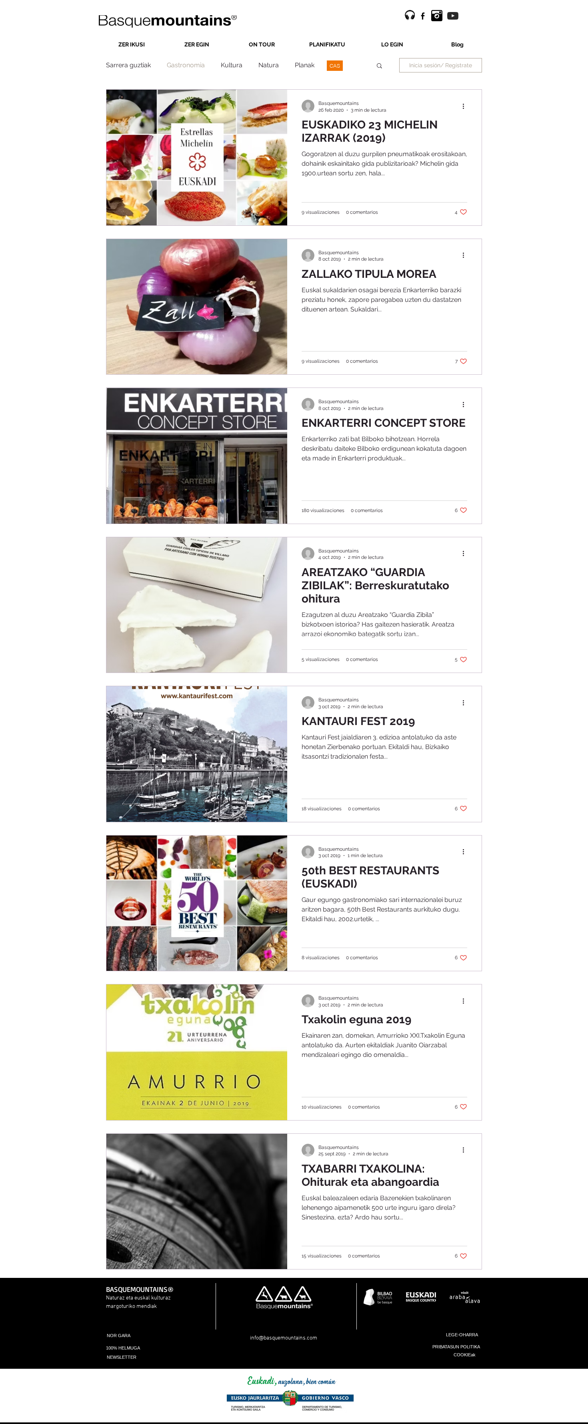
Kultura (231, 65)
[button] (379, 66)
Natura (268, 65)
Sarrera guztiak (128, 65)
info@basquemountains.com (283, 1338)
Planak (304, 65)
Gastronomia (186, 65)
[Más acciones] (466, 106)
